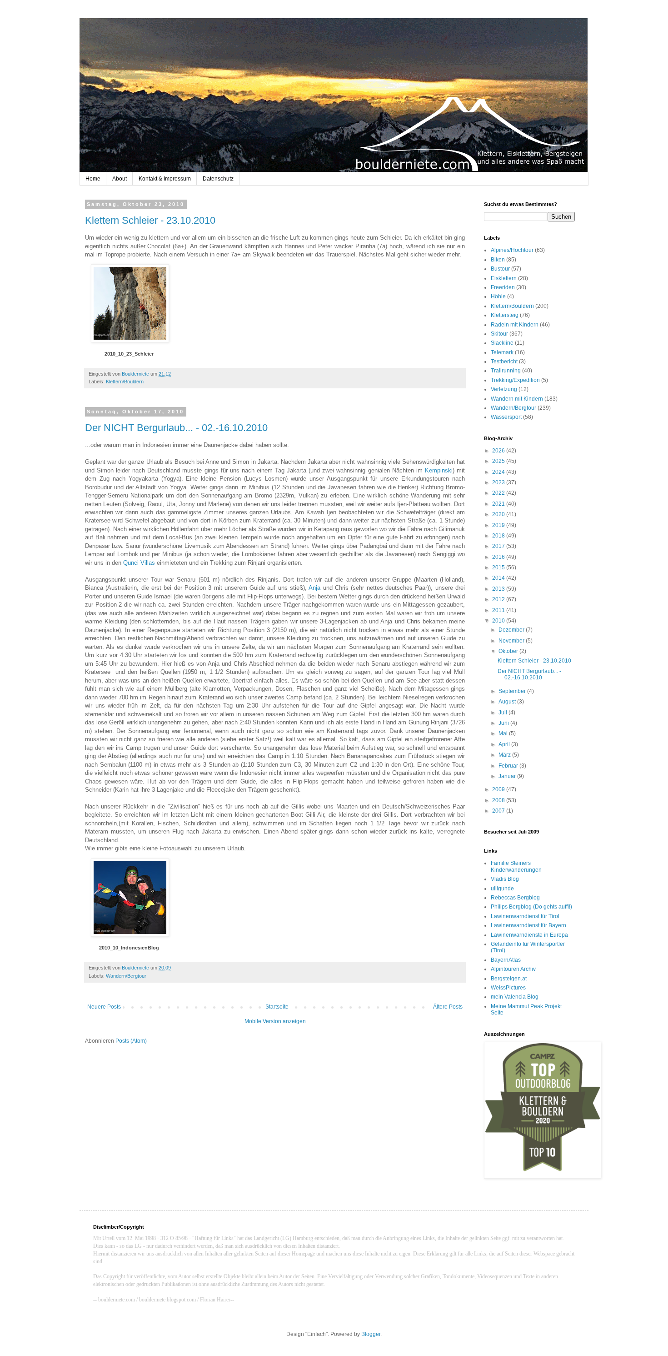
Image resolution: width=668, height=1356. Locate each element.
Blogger (370, 1334)
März (505, 755)
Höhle (498, 296)
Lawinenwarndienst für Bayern (528, 925)
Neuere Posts (104, 1007)
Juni (504, 723)
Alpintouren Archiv (513, 969)
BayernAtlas (506, 960)
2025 (499, 461)
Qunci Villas (139, 562)
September (513, 691)
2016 (499, 557)
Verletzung (504, 389)
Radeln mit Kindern (514, 324)
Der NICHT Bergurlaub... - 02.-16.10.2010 (176, 427)
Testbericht (504, 361)
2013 (499, 589)
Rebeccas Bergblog (515, 897)
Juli (503, 712)
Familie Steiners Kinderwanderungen (516, 866)
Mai (504, 733)
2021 (499, 504)
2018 (499, 535)
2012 (499, 599)
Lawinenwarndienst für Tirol (525, 916)
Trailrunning (506, 370)
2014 (499, 578)
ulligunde (502, 888)
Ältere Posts (448, 1007)
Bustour (500, 269)
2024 (499, 472)
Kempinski (439, 470)
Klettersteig (504, 315)
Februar (509, 766)
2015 (499, 567)
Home (92, 179)
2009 (499, 789)
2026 (499, 450)
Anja (316, 587)
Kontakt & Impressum (165, 179)
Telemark (502, 352)
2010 (499, 621)
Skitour (499, 334)
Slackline (502, 343)
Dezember (512, 630)
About (119, 179)
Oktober (509, 651)
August (508, 701)
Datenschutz (218, 179)
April (505, 744)
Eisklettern (504, 278)
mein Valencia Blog (514, 997)
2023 (499, 482)
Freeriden (503, 287)
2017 (499, 546)
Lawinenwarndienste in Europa (529, 935)
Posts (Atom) (131, 1041)
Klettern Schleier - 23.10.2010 (150, 220)
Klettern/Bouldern (125, 381)
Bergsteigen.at (509, 978)
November (512, 641)
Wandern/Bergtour (126, 976)
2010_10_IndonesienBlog (129, 947)
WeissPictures (508, 987)
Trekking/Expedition (515, 380)
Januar (508, 776)
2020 (499, 514)
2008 (499, 800)
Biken (498, 259)
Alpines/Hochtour (512, 250)
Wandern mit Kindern (517, 399)
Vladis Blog (505, 879)
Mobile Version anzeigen (275, 1021)
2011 (499, 610)
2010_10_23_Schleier (129, 354)
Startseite (277, 1007)
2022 (499, 493)
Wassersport (506, 417)
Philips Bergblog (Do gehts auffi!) (531, 907)
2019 (499, 525)
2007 (499, 811)
